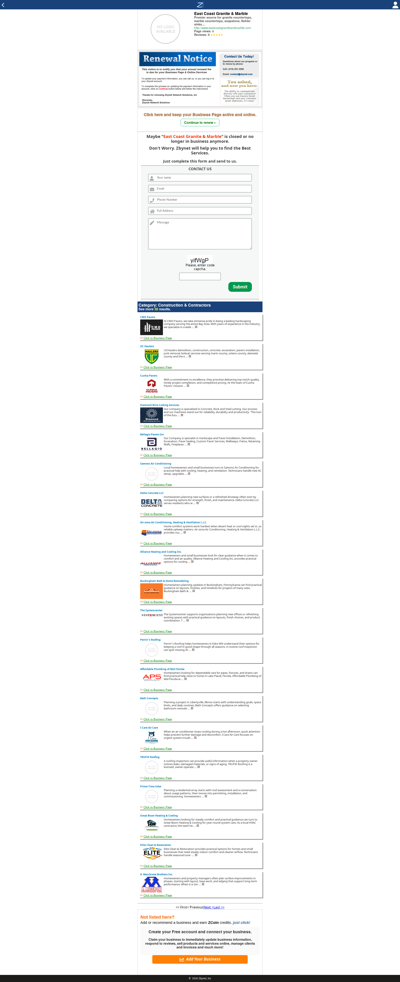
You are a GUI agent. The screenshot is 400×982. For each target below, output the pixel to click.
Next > (209, 907)
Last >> (219, 907)
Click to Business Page (158, 338)
